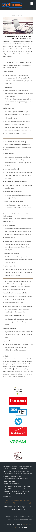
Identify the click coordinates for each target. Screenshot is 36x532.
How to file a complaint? (12, 500)
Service (29, 516)
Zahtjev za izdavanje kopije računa (23, 519)
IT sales (8, 519)
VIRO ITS (25, 524)
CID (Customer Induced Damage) (21, 503)
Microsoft (8, 516)
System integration (19, 516)
